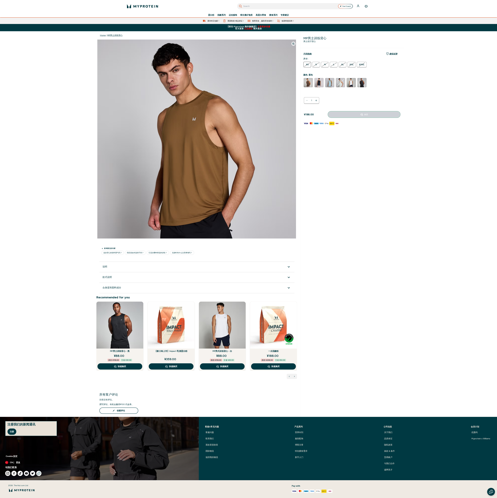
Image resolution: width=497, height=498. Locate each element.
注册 (12, 431)
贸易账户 (388, 457)
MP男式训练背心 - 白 (222, 351)
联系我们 (210, 438)
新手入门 (299, 457)
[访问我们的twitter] (32, 473)
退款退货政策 (212, 445)
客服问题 (210, 432)
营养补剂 (299, 432)
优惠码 (474, 432)
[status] (311, 100)
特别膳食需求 (301, 451)
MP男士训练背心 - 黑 (120, 351)
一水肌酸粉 (273, 351)
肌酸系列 (221, 15)
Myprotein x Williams (480, 438)
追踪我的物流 (212, 457)
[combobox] (295, 6)
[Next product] (294, 376)
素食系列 (273, 15)
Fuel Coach (346, 6)
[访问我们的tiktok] (20, 473)
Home (103, 35)
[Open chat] (38, 473)
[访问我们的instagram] (7, 473)
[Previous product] (289, 376)
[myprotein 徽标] (142, 6)
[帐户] (358, 6)
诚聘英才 (388, 470)
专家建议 (285, 15)
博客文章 (299, 445)
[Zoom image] (293, 44)
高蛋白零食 (261, 15)
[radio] (307, 64)
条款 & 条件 (389, 451)
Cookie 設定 (11, 456)
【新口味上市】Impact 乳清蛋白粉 (171, 351)
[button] (491, 491)
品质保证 (388, 438)
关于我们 (388, 432)
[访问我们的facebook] (14, 473)
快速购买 (122, 366)
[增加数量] (316, 100)
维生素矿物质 (246, 15)
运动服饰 (233, 15)
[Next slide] (296, 341)
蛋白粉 (211, 15)
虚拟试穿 (393, 54)
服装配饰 (299, 438)
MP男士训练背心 (115, 35)
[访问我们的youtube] (26, 473)
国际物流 (210, 451)
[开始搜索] (240, 6)
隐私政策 (388, 445)
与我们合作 (389, 463)
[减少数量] (307, 100)
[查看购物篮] (366, 6)
